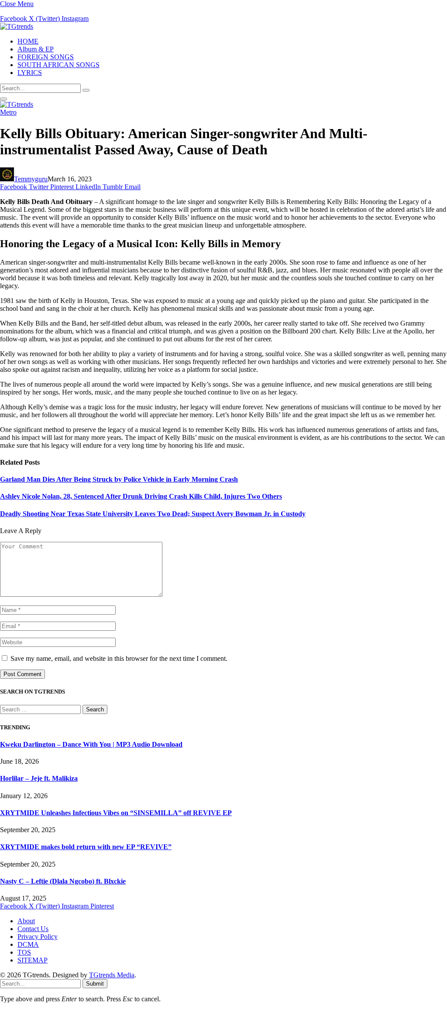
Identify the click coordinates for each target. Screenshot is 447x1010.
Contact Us (32, 928)
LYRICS (29, 72)
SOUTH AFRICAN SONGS (58, 64)
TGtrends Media (111, 975)
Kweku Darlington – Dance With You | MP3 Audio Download (91, 744)
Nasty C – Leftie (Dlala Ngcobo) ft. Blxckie (63, 881)
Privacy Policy (37, 936)
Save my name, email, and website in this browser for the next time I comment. (118, 658)
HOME (27, 41)
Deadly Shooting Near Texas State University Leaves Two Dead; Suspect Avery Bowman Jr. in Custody (153, 513)
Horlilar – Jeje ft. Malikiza (39, 778)
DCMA (28, 944)
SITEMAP (32, 960)
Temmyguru (31, 179)
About (26, 921)
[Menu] (3, 99)
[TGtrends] (16, 26)
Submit (95, 983)
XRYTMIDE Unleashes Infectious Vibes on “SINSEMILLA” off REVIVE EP (116, 812)
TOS (24, 952)
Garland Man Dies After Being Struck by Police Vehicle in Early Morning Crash (119, 479)
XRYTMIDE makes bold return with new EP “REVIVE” (86, 846)
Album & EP (35, 49)
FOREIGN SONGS (45, 57)
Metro (8, 112)
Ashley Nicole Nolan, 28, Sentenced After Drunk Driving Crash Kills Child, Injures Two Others (141, 496)
